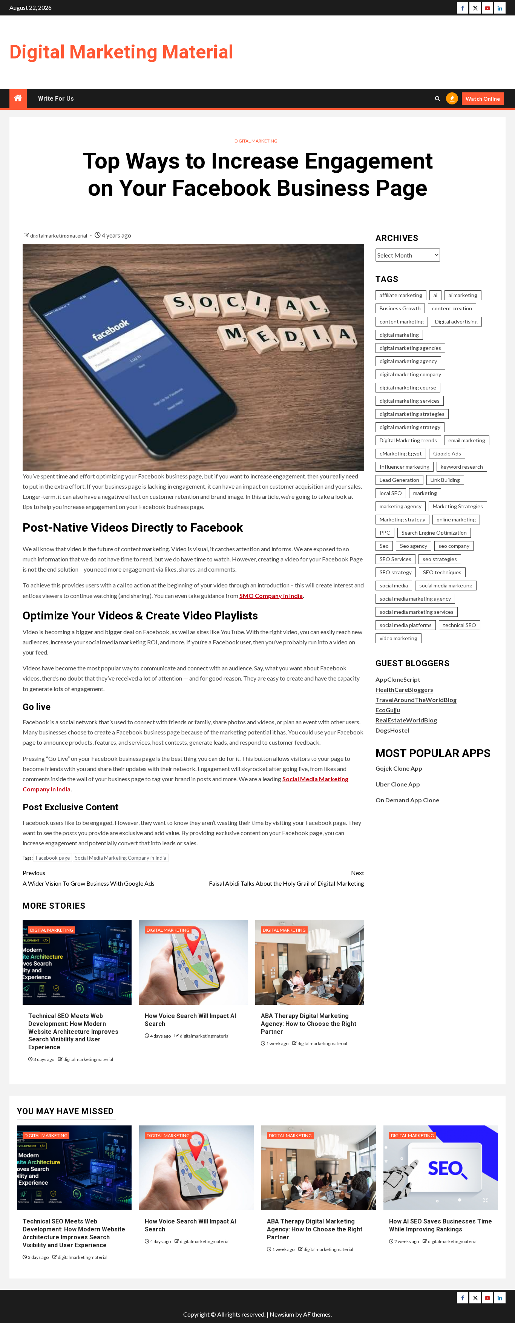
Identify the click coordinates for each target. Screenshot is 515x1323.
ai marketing (463, 295)
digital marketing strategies (412, 414)
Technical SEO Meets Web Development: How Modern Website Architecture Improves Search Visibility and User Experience (73, 1031)
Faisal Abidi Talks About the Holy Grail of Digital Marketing (286, 877)
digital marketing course (408, 387)
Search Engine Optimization (434, 532)
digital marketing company (410, 374)
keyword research (462, 466)
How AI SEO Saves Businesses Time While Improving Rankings (440, 1225)
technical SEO (459, 625)
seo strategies (440, 559)
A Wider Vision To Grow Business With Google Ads (89, 877)
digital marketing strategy (410, 427)
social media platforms (406, 625)
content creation (452, 308)
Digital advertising (456, 321)
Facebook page (53, 858)
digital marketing (399, 334)
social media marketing (445, 585)
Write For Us (56, 98)
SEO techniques (442, 572)
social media (394, 585)
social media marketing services (417, 612)
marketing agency (401, 506)
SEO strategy (396, 572)
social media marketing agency (415, 598)
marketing (425, 493)
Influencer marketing (404, 466)
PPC (385, 532)
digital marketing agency (408, 361)
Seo (384, 546)
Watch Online (483, 98)
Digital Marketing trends (408, 440)
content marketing (402, 321)
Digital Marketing (256, 141)
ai (435, 295)
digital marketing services (410, 400)
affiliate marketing (401, 295)
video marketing (398, 638)
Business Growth (400, 308)
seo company (453, 546)
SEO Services (395, 559)
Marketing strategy (402, 519)
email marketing (466, 440)
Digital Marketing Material (121, 52)
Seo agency (413, 546)
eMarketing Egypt (401, 453)
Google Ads (447, 453)
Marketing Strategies (458, 506)
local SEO (391, 493)
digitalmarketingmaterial (59, 235)
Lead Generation (399, 480)
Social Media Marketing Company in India (120, 858)
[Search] (437, 98)
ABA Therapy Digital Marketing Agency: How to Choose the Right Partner (308, 1023)
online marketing (456, 519)
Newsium (282, 1314)
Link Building (445, 480)
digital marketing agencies (410, 348)
